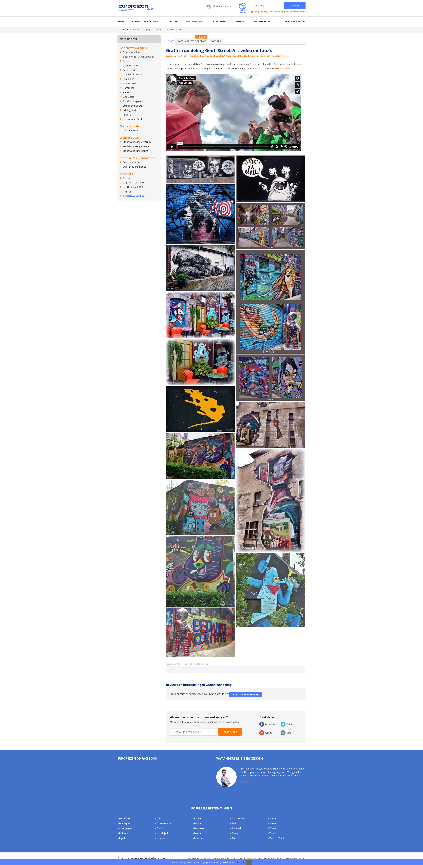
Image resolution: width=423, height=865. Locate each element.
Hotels (174, 21)
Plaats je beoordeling (246, 694)
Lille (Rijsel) (163, 833)
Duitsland (124, 833)
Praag (235, 833)
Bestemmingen (195, 21)
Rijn (234, 838)
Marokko (199, 828)
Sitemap (268, 858)
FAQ (259, 858)
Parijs (235, 823)
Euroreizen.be (135, 8)
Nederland (199, 838)
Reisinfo (241, 21)
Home (120, 21)
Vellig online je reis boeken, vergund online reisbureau (280, 11)
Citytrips (148, 29)
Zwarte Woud (276, 838)
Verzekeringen (261, 21)
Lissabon (161, 838)
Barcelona (124, 818)
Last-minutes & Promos (192, 41)
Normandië (238, 818)
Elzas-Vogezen (164, 823)
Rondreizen (220, 21)
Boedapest (125, 823)
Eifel (159, 818)
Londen (198, 818)
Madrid (198, 823)
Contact (278, 858)
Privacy (206, 858)
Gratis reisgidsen (295, 21)
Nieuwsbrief (194, 858)
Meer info (240, 862)
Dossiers (216, 41)
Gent (158, 29)
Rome (272, 818)
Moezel (198, 833)
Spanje (273, 823)
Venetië (273, 833)
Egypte (122, 838)
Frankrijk (161, 828)
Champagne (125, 828)
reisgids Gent (283, 68)
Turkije (273, 828)
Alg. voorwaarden (221, 858)
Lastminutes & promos (144, 21)
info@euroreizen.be (222, 6)
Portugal (236, 828)
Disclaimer (238, 858)
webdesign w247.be (295, 858)
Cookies (250, 858)
